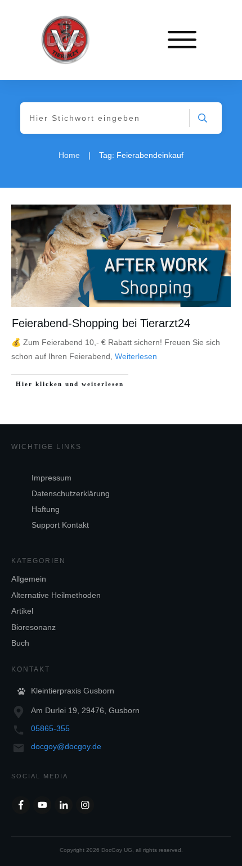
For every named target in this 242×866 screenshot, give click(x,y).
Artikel (22, 610)
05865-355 (50, 728)
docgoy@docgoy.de (66, 746)
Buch (20, 642)
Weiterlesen (136, 356)
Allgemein (28, 578)
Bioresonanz (33, 627)
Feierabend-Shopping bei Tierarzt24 (101, 323)
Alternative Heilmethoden (56, 595)
